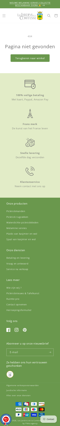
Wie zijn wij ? (13, 287)
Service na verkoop (17, 269)
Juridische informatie (16, 390)
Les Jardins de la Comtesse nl (31, 420)
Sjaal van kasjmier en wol (21, 239)
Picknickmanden (15, 211)
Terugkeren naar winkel (30, 58)
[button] (4, 15)
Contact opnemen (16, 304)
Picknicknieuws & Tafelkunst (22, 293)
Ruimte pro (12, 298)
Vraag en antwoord (17, 263)
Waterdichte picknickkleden (22, 222)
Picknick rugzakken (17, 216)
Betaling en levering (18, 257)
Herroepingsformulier (19, 310)
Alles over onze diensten (18, 395)
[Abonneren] (49, 352)
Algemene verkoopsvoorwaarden (22, 385)
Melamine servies (16, 228)
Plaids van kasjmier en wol (21, 233)
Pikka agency (31, 423)
